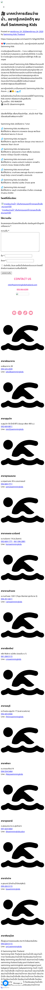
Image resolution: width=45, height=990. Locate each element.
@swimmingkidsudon (15, 831)
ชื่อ (2, 255)
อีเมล (3, 260)
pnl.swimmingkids (14, 946)
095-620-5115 (6, 943)
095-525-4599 (6, 369)
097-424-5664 (6, 828)
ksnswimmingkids (14, 544)
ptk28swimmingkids (15, 371)
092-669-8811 (6, 426)
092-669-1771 (6, 541)
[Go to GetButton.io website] (5, 987)
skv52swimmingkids (15, 429)
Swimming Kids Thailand (14, 34)
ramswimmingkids (14, 601)
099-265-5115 (6, 886)
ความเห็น (5, 230)
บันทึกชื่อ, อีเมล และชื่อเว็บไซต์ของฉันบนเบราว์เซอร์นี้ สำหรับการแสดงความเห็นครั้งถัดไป (22, 267)
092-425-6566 (6, 714)
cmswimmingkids (13, 659)
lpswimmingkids (13, 889)
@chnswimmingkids (14, 716)
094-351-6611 (6, 599)
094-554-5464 (6, 771)
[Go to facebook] (5, 983)
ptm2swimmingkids (14, 486)
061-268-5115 (6, 656)
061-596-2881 (19, 541)
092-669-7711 (6, 484)
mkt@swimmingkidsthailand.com (22, 284)
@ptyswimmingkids (14, 774)
